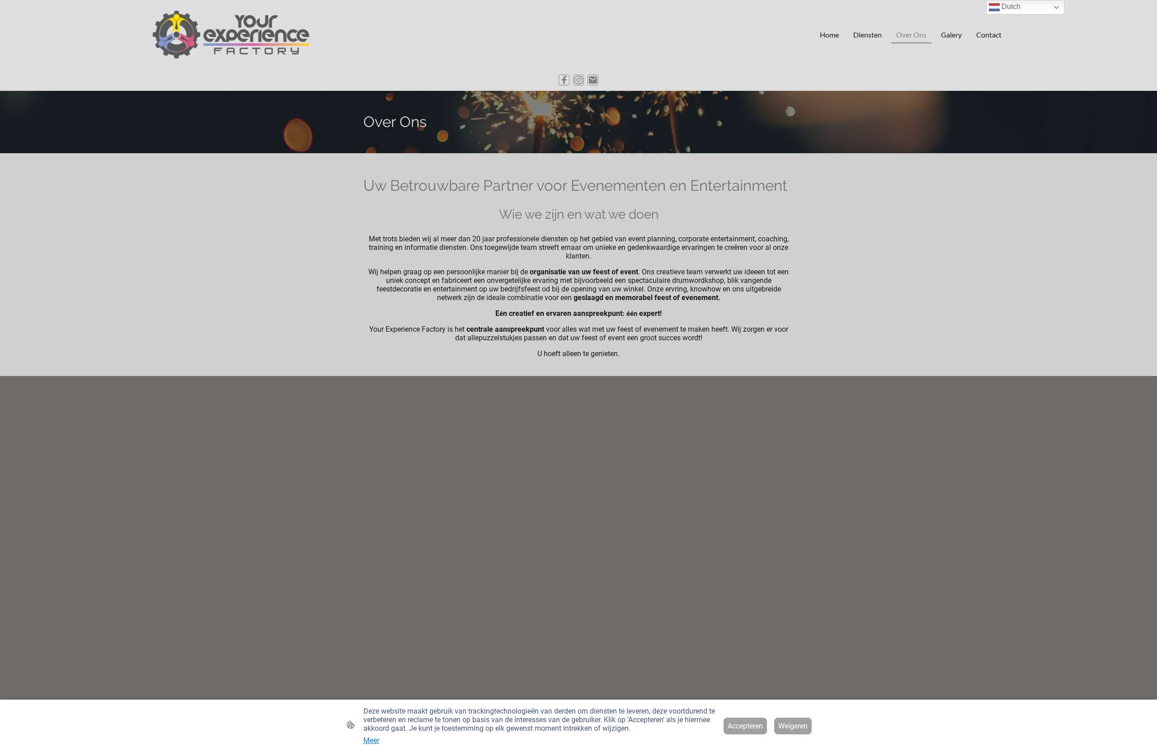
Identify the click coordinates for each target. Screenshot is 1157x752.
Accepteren (745, 726)
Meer (371, 740)
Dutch (1010, 6)
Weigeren (793, 726)
